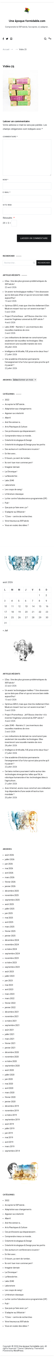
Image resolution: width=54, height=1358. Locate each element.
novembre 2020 (12, 1057)
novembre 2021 (12, 1016)
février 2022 (10, 1003)
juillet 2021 (9, 1034)
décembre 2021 (12, 1012)
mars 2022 (9, 998)
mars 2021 (9, 1039)
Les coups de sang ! (13, 489)
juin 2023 (9, 980)
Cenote (28, 1348)
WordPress (18, 1351)
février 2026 (10, 882)
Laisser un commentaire (34, 238)
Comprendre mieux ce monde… (18, 436)
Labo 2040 (9, 480)
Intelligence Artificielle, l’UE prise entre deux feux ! (26, 351)
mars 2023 (9, 994)
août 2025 (9, 904)
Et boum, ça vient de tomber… (18, 458)
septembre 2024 (12, 953)
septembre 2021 (12, 1025)
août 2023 (9, 971)
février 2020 (10, 1097)
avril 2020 (9, 1088)
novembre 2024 (12, 944)
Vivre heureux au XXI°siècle (17, 521)
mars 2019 (9, 1146)
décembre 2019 (12, 1106)
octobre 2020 (11, 1061)
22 (40, 612)
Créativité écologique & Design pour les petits (25, 444)
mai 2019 (9, 1137)
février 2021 (10, 1043)
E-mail (6, 192)
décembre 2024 (12, 940)
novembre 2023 (12, 958)
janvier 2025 (10, 936)
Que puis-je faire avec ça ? (16, 507)
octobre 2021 (11, 1021)
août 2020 (9, 1070)
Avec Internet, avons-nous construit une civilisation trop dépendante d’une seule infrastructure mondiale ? (28, 791)
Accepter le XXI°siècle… (15, 404)
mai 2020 (9, 1084)
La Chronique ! (11, 471)
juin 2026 (9, 864)
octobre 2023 (11, 962)
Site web (7, 205)
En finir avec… (11, 453)
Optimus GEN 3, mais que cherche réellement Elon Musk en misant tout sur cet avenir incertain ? (27, 307)
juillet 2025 (9, 909)
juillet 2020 (9, 1075)
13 (26, 606)
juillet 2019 (9, 1128)
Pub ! (7, 503)
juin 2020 (9, 1079)
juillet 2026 (9, 859)
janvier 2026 (10, 886)
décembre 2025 (12, 891)
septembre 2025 (12, 900)
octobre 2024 (11, 949)
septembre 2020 (12, 1066)
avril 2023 (9, 989)
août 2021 (9, 1030)
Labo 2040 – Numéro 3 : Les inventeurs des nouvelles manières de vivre (24, 328)
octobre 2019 (11, 1115)
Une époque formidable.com (27, 21)
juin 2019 (9, 1133)
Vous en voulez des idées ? (17, 525)
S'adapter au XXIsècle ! (15, 512)
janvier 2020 (10, 1101)
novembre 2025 (12, 895)
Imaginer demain (12, 467)
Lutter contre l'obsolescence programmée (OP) (26, 498)
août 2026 (9, 855)
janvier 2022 (10, 1007)
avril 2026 (9, 873)
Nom (5, 180)
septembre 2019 (12, 1119)
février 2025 (10, 931)
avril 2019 (9, 1142)
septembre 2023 (12, 967)
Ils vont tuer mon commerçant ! (19, 462)
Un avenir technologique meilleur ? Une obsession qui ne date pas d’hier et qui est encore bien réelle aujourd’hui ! (27, 295)
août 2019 (9, 1124)
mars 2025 (9, 927)
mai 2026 (9, 868)
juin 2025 (9, 913)
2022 (7, 400)
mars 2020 (9, 1092)
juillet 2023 (9, 976)
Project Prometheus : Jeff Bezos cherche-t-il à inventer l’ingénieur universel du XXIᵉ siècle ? (26, 317)
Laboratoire (10, 485)
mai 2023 (9, 985)
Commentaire (10, 137)
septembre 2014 (12, 1151)
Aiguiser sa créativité (14, 413)
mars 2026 (9, 877)
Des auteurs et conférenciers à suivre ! (22, 449)
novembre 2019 (12, 1110)
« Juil (5, 630)
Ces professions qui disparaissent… (21, 431)
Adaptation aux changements (18, 409)
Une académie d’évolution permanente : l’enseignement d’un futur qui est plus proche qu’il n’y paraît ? (27, 362)
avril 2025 (9, 922)
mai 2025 (9, 918)
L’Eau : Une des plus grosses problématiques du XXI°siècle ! (26, 282)
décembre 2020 (12, 1052)
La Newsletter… (11, 476)
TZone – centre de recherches (18, 516)
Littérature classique (14, 494)
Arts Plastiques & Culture (16, 427)
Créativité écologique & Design (18, 440)
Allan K (8, 418)
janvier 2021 (10, 1048)
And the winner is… (13, 422)
